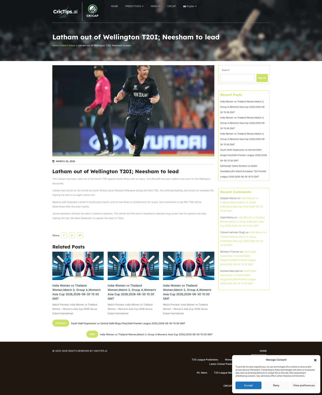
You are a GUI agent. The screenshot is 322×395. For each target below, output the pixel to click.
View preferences (304, 385)
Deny (276, 385)
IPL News (202, 372)
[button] (315, 359)
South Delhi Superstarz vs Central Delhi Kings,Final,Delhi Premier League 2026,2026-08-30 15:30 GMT (243, 155)
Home (55, 45)
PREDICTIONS (133, 6)
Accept (248, 385)
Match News (68, 45)
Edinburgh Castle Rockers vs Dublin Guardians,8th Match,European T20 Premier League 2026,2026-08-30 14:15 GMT (243, 171)
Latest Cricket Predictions (223, 363)
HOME (114, 6)
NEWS (154, 6)
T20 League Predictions (205, 359)
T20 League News (224, 372)
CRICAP (171, 6)
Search (226, 70)
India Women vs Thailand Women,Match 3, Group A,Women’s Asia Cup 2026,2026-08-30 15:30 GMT (76, 292)
